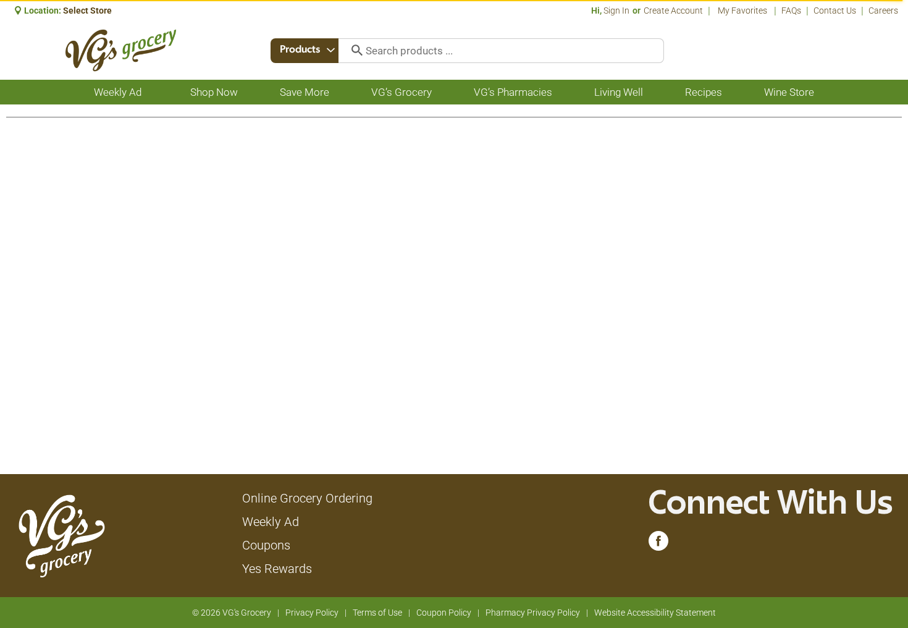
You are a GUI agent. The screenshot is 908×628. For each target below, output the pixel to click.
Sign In (616, 10)
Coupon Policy (443, 612)
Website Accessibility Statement (655, 612)
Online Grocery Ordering (307, 498)
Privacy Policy (311, 612)
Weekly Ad (270, 521)
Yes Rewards (277, 568)
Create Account (673, 10)
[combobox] (304, 50)
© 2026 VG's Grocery (231, 612)
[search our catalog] (352, 50)
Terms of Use (377, 612)
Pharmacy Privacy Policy (533, 612)
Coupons (266, 545)
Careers (883, 10)
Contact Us (834, 10)
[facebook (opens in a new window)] (658, 544)
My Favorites (742, 10)
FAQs (791, 10)
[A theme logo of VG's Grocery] (121, 50)
